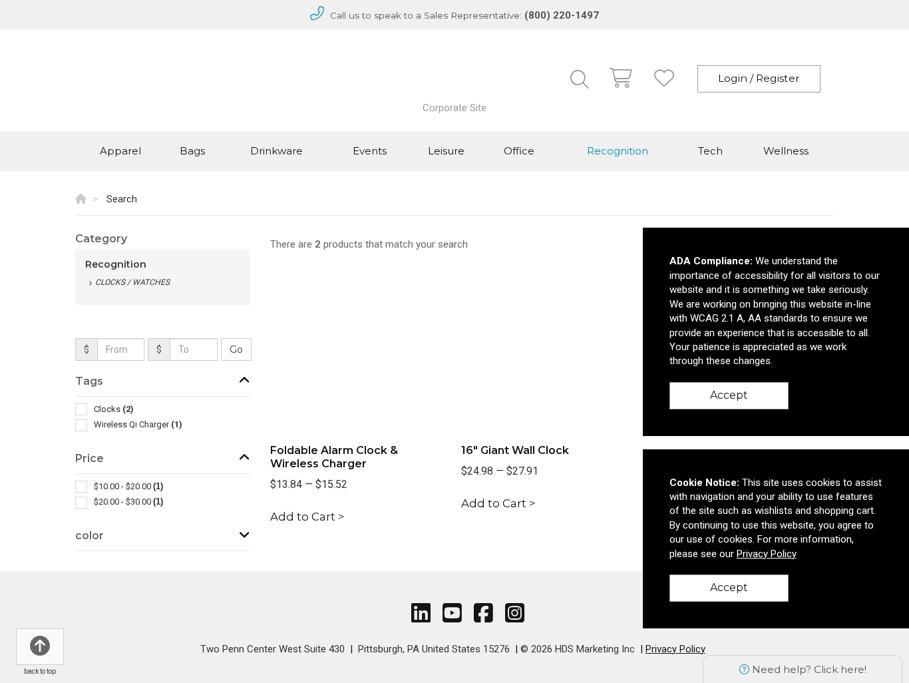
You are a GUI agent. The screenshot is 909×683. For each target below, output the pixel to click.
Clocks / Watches (132, 282)
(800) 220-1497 (561, 15)
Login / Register (759, 78)
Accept (729, 395)
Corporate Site (454, 108)
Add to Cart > (307, 516)
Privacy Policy (675, 649)
